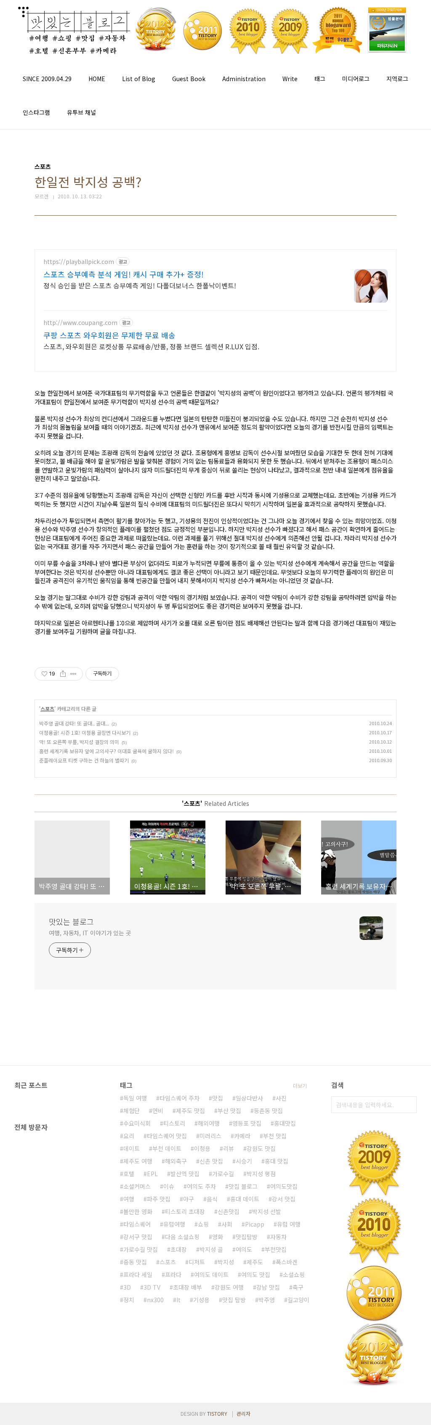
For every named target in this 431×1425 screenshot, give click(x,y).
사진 (281, 1098)
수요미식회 (137, 1123)
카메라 (242, 1136)
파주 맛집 (158, 1199)
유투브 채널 (81, 112)
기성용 (201, 1300)
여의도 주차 (201, 1186)
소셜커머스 (137, 1186)
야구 (188, 1199)
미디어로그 (356, 78)
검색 (408, 1105)
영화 (217, 1236)
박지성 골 (211, 1249)
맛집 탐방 (234, 1300)
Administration (244, 78)
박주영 (266, 1300)
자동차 (278, 1236)
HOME (96, 78)
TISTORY (217, 1413)
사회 (226, 1224)
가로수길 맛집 (140, 1249)
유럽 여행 (289, 1224)
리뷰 (228, 1148)
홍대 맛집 (276, 1161)
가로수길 (223, 1173)
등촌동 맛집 (268, 1110)
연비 (157, 1110)
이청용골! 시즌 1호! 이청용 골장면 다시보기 (84, 732)
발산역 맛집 (185, 1173)
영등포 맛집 (246, 1123)
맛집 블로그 (243, 1186)
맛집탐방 (247, 1236)
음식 (212, 1199)
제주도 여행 (137, 1161)
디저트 (197, 1262)
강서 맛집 (283, 1199)
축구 (298, 1287)
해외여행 (209, 1123)
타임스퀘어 (137, 1224)
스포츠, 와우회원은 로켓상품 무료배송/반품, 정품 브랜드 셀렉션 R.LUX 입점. (151, 346)
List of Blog (138, 78)
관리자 (243, 1413)
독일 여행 (135, 1098)
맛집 (217, 1098)
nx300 (155, 1300)
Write (290, 78)
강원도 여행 (229, 1287)
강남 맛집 (268, 1287)
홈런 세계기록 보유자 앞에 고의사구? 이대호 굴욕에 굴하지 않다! (106, 751)
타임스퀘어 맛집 (167, 1136)
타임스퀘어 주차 (180, 1098)
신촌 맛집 (211, 1161)
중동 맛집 (135, 1262)
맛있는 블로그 (71, 921)
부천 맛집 (275, 1136)
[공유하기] (63, 674)
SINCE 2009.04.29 (47, 78)
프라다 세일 (137, 1274)
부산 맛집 (229, 1110)
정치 (128, 1300)
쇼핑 (203, 1224)
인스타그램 (36, 112)
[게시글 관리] (73, 674)
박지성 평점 (261, 1173)
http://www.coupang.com (80, 322)
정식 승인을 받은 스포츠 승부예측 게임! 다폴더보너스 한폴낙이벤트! (139, 285)
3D (127, 1287)
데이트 (131, 1148)
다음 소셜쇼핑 (182, 1236)
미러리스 (210, 1136)
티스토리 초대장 (185, 1211)
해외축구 (176, 1161)
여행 (128, 1199)
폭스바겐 (287, 1262)
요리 (128, 1136)
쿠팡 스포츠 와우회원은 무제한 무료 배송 (109, 335)
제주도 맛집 (190, 1110)
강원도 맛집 (261, 1148)
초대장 (178, 1249)
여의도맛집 (284, 1186)
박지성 (226, 1262)
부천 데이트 (166, 1148)
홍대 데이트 (244, 1199)
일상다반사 (249, 1098)
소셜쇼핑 (294, 1274)
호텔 (128, 1173)
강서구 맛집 (137, 1236)
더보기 (300, 1085)
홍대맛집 (285, 1123)
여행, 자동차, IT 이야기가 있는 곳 (90, 933)
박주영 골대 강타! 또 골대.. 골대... (74, 723)
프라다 (173, 1274)
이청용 (202, 1148)
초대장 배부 (187, 1287)
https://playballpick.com (78, 261)
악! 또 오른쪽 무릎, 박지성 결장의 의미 (79, 741)
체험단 (131, 1110)
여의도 (244, 1249)
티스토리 (174, 1123)
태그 (319, 78)
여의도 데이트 (211, 1274)
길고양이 (298, 1300)
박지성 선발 (266, 1211)
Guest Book (188, 78)
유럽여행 (174, 1224)
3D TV (152, 1287)
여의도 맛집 (255, 1274)
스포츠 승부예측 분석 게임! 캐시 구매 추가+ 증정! (123, 274)
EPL (152, 1173)
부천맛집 (276, 1249)
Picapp (254, 1224)
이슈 (168, 1186)
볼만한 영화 (137, 1211)
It (178, 1300)
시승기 (244, 1161)
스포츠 (47, 708)
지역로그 (397, 78)
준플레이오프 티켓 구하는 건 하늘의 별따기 (84, 760)
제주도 (255, 1262)
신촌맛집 (228, 1211)
